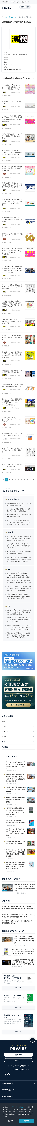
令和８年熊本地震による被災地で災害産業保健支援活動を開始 (19, 515)
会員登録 (18, 1055)
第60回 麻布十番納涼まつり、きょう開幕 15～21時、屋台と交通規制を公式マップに (17, 916)
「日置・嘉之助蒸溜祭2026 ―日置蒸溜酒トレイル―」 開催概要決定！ (16, 789)
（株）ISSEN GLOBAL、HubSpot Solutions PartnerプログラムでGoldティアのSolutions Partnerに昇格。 (19, 596)
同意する (26, 1121)
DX (9, 606)
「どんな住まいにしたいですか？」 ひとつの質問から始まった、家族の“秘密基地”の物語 (24, 940)
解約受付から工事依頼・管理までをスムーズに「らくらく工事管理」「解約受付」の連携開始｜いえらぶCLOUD (19, 627)
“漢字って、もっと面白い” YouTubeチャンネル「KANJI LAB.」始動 (11, 321)
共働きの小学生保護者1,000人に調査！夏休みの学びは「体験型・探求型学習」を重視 (12, 185)
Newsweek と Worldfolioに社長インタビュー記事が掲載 (15, 821)
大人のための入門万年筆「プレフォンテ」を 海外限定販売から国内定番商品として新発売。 (15, 765)
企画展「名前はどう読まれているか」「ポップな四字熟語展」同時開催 (12, 419)
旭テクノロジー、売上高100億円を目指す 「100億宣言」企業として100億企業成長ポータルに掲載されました (19, 538)
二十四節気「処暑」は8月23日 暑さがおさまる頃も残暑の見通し (17, 922)
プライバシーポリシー (18, 1107)
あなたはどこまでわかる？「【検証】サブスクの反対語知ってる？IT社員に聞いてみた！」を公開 (23, 951)
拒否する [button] (11, 1121)
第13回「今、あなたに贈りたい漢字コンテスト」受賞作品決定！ (12, 450)
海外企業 (5, 747)
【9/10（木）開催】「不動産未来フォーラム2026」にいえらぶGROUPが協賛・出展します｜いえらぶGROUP (19, 588)
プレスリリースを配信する (18, 1066)
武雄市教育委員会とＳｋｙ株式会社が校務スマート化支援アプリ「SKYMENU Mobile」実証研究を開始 (19, 612)
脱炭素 (11, 532)
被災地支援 (12, 499)
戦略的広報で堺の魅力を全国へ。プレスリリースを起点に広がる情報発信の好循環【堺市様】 (25, 888)
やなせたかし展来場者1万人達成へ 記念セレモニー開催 (16, 842)
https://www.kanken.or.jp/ (12, 69)
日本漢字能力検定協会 (14, 92)
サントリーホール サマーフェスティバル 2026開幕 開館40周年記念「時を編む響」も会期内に (17, 908)
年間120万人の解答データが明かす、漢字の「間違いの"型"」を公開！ (12, 136)
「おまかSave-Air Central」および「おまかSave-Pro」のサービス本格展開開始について (19, 546)
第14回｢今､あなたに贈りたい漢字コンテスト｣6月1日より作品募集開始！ (12, 286)
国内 (22, 7)
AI (9, 569)
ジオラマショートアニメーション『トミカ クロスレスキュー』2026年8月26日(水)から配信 (15, 832)
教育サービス (13, 17)
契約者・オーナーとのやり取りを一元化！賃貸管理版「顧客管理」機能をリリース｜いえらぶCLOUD (19, 619)
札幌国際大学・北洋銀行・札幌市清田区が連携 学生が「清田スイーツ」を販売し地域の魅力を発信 (15, 778)
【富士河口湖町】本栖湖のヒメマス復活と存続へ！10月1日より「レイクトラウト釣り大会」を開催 (15, 811)
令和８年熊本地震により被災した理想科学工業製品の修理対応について (19, 504)
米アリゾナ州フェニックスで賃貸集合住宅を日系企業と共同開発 (19, 552)
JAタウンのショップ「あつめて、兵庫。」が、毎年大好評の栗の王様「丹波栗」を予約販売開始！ (15, 853)
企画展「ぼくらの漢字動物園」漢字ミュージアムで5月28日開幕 (12, 337)
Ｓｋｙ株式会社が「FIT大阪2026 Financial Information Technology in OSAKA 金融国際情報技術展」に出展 (18, 575)
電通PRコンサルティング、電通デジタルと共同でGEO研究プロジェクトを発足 (19, 582)
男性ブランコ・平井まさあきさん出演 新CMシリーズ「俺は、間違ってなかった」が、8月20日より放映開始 (19, 635)
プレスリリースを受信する (18, 1069)
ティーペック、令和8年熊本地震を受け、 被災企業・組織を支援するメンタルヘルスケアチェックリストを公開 (18, 522)
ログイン (18, 1060)
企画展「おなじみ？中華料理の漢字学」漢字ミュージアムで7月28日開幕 (12, 168)
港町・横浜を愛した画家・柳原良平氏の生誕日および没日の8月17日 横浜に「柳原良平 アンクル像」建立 (15, 865)
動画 (3, 742)
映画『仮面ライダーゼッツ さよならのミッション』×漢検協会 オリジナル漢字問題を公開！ (12, 152)
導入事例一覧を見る (20, 893)
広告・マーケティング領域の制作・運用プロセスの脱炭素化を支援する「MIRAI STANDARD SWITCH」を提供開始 (19, 559)
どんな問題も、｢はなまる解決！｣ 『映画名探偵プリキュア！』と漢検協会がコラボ (11, 87)
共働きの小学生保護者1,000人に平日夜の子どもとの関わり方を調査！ (12, 219)
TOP (5, 17)
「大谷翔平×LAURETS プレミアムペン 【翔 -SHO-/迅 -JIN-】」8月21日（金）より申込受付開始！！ (23, 962)
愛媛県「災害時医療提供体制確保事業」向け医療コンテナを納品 (15, 800)
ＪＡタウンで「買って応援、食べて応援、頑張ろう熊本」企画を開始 (18, 510)
